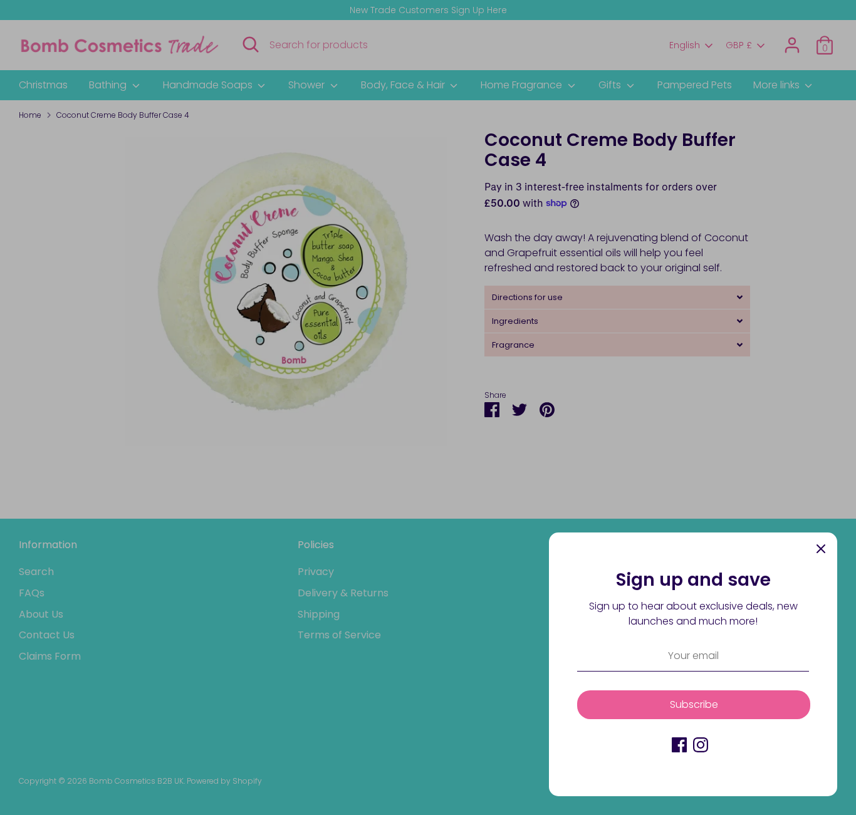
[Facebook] (679, 744)
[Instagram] (700, 744)
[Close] (821, 549)
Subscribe (694, 704)
